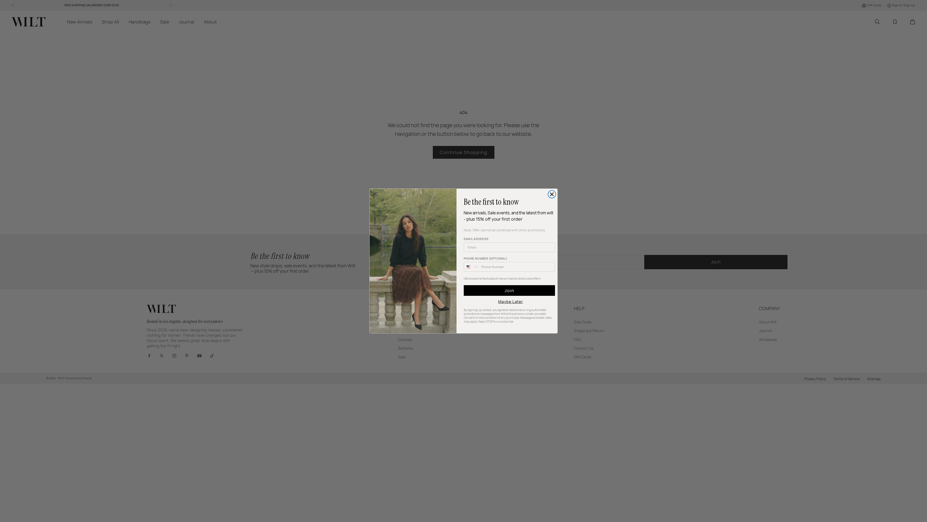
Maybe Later (510, 301)
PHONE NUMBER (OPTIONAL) (485, 258)
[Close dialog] (552, 194)
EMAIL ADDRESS (476, 239)
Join (509, 290)
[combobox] (471, 266)
